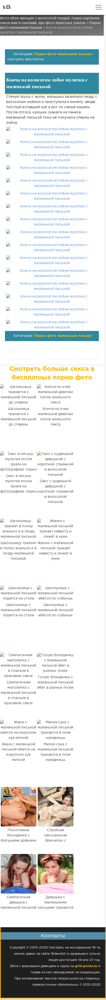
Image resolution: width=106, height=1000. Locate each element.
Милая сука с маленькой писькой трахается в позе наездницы (55, 752)
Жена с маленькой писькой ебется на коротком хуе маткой (18, 752)
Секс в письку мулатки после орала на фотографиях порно (18, 484)
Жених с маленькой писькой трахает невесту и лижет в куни (55, 551)
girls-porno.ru (86, 966)
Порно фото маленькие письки (63, 54)
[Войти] (22, 7)
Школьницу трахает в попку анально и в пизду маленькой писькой (18, 551)
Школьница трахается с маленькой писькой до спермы (18, 416)
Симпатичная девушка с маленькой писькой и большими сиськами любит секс (18, 910)
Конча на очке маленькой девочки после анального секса (55, 416)
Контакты (53, 936)
